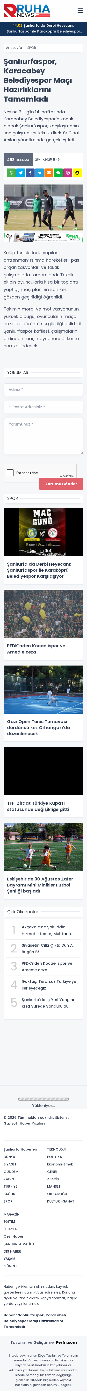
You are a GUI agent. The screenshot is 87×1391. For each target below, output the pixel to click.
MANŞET (54, 1186)
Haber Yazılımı (32, 1123)
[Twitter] (49, 1135)
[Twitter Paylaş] (20, 172)
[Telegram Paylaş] (39, 172)
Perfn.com (66, 1342)
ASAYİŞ (53, 1179)
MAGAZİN (12, 1214)
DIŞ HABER (12, 1251)
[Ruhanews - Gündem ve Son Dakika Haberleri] (28, 10)
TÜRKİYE (10, 1186)
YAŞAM (9, 1258)
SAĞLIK (9, 1193)
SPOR (31, 47)
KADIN (9, 1179)
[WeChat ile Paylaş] (58, 172)
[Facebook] (56, 1135)
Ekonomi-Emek (60, 1164)
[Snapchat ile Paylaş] (77, 172)
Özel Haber (13, 1236)
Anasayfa (14, 47)
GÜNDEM (11, 1171)
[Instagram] (63, 1135)
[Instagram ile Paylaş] (67, 172)
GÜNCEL (10, 1266)
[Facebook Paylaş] (30, 172)
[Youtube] (71, 1135)
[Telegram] (78, 1135)
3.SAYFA (10, 1229)
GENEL (52, 1171)
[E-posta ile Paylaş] (48, 172)
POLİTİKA (54, 1156)
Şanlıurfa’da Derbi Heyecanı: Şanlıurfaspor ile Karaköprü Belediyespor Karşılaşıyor (43, 29)
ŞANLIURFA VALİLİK (19, 1244)
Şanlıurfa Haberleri (20, 1149)
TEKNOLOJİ (56, 1149)
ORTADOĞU (57, 1193)
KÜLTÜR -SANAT (60, 1201)
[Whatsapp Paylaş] (11, 172)
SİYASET (10, 1164)
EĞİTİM (9, 1221)
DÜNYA (9, 1156)
